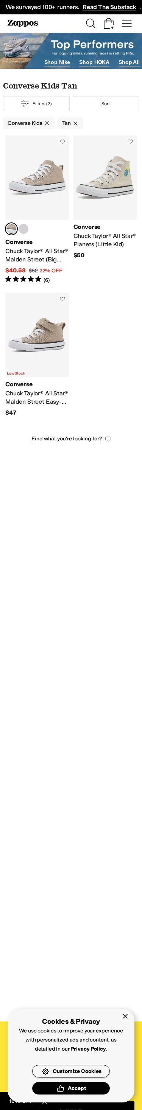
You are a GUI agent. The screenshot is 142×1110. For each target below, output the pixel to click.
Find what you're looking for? (66, 438)
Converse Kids (25, 123)
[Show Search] (90, 23)
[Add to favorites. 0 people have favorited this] (62, 141)
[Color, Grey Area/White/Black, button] (23, 229)
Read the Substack (109, 7)
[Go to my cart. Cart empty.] (108, 23)
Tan (66, 123)
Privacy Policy (88, 1049)
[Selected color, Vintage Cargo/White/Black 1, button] (11, 229)
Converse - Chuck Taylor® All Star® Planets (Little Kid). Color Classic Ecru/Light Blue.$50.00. (105, 209)
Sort (105, 103)
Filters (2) (42, 103)
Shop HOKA (94, 62)
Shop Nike (57, 62)
